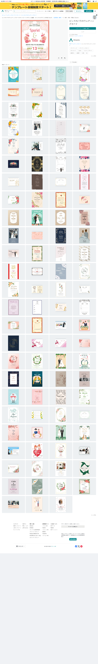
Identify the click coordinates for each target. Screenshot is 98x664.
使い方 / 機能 (47, 11)
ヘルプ (95, 1)
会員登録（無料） (58, 17)
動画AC (44, 531)
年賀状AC (44, 533)
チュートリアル (16, 529)
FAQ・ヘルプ (25, 525)
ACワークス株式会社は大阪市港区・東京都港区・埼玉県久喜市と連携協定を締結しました (50, 1)
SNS (89, 1)
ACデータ (53, 525)
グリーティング (74, 48)
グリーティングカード (84, 48)
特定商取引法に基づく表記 (35, 535)
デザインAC (53, 546)
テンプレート (39, 11)
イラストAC (45, 525)
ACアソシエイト (54, 529)
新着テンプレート (17, 525)
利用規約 (31, 527)
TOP (70, 43)
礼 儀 (83, 53)
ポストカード (73, 50)
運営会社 (31, 525)
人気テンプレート (17, 527)
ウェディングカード (79, 35)
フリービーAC (45, 535)
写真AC (44, 527)
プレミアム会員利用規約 (35, 529)
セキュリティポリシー (34, 537)
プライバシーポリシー (34, 531)
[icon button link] (95, 11)
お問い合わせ (25, 527)
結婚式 (78, 53)
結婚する (72, 53)
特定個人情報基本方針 (34, 533)
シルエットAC (45, 529)
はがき (80, 50)
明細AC (52, 527)
